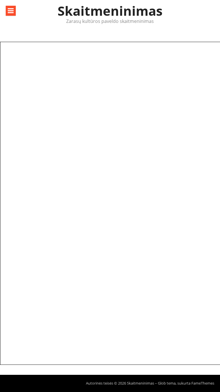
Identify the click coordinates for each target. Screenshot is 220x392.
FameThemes (202, 383)
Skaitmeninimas (110, 10)
